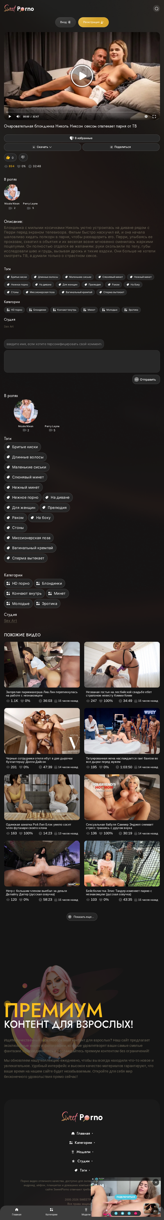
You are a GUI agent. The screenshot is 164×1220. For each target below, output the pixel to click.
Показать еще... (84, 917)
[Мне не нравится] (23, 157)
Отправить (148, 379)
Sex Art (9, 326)
